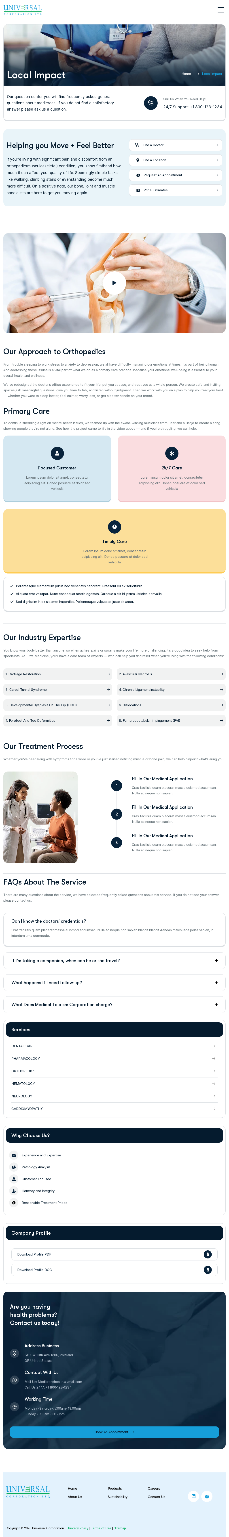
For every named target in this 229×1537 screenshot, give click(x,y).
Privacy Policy (78, 1528)
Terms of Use (101, 1528)
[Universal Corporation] (22, 10)
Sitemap (120, 1528)
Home (186, 74)
